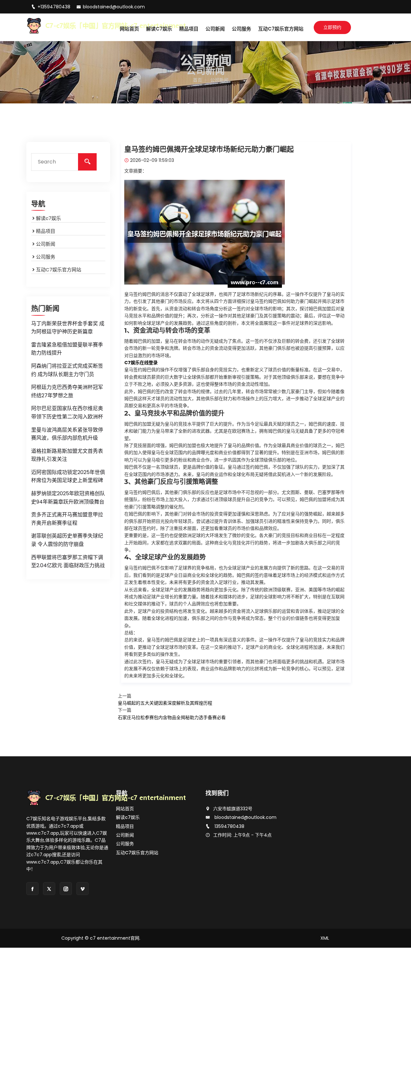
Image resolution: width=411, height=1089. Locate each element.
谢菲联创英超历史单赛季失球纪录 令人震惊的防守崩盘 (67, 540)
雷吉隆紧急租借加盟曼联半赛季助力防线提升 (67, 349)
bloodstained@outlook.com (114, 7)
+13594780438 (55, 7)
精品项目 (188, 28)
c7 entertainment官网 (114, 938)
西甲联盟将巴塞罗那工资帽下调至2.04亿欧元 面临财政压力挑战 (68, 561)
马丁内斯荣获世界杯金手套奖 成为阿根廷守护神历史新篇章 (67, 328)
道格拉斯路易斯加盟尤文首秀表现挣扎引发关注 (67, 455)
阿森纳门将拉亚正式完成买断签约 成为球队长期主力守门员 (67, 370)
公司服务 (241, 28)
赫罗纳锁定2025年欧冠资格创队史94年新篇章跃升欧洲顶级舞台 (68, 497)
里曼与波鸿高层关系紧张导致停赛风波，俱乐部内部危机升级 (67, 434)
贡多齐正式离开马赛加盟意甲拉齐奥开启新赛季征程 (67, 519)
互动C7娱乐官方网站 (280, 28)
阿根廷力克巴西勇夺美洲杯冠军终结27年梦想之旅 (67, 391)
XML (324, 938)
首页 (197, 80)
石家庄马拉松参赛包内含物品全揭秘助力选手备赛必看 (172, 717)
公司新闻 (215, 28)
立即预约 (332, 27)
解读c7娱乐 (159, 28)
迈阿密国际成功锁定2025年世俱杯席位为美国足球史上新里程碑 (68, 476)
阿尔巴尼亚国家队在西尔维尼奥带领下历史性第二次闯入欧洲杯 (67, 412)
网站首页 (129, 28)
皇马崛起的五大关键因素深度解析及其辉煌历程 (165, 703)
